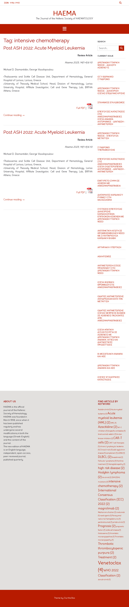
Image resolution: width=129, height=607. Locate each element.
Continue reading (14, 115)
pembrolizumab (105, 522)
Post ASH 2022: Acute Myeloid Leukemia (44, 48)
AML (113, 423)
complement (112, 453)
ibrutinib (106, 477)
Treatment (107, 557)
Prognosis (106, 526)
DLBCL (104, 457)
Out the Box (69, 598)
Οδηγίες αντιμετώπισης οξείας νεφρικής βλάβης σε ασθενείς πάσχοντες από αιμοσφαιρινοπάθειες (111, 315)
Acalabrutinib (104, 409)
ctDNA (121, 453)
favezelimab (117, 457)
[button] (64, 29)
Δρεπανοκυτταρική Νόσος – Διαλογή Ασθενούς (108, 65)
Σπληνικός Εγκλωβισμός (111, 102)
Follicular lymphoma (107, 461)
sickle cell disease (113, 530)
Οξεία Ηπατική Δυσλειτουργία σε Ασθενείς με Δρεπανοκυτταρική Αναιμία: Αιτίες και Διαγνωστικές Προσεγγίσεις (108, 337)
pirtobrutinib (119, 522)
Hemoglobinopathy (116, 464)
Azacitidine (107, 427)
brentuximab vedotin (107, 434)
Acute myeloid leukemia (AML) (110, 417)
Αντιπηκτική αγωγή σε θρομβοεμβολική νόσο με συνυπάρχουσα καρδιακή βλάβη (111, 234)
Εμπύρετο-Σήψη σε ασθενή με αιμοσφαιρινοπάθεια (109, 183)
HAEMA (64, 13)
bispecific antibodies (116, 431)
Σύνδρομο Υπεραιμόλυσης (106, 148)
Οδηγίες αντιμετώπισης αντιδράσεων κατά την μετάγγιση (111, 299)
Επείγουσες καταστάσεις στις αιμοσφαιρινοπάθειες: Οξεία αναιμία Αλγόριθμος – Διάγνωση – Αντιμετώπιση (111, 117)
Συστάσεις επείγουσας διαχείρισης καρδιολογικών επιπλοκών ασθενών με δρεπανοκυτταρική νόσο (111, 215)
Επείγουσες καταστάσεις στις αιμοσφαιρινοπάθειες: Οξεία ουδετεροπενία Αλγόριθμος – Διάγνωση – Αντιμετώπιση (111, 165)
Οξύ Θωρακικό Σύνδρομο (105, 78)
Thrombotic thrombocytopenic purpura (110, 548)
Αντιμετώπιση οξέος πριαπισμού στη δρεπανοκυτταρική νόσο (109, 269)
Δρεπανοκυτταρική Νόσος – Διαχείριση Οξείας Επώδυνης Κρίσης (111, 91)
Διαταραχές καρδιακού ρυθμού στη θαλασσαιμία (110, 197)
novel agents (106, 515)
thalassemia (103, 533)
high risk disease (111, 468)
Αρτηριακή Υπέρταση (109, 247)
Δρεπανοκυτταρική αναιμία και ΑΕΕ (108, 366)
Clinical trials (106, 450)
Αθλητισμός (104, 256)
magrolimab (108, 508)
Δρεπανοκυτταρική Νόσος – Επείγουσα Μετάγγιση (108, 136)
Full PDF (80, 108)
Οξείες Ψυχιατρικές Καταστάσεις (109, 378)
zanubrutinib (104, 579)
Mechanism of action (107, 512)
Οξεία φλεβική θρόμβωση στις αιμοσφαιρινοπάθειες (110, 284)
